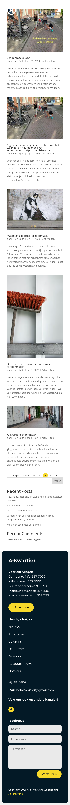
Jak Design (15, 793)
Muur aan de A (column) (20, 505)
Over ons (14, 656)
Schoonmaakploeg (18, 58)
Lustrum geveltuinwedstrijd (22, 510)
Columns (15, 641)
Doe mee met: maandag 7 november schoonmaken (29, 365)
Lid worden (21, 607)
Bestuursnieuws (20, 663)
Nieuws (14, 627)
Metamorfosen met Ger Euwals (24, 524)
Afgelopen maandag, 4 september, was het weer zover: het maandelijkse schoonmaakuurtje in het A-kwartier (33, 147)
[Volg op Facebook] (11, 709)
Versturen (49, 774)
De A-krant (16, 649)
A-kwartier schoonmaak (21, 434)
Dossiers (14, 671)
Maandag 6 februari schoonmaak (27, 236)
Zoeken (57, 480)
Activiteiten (48, 61)
